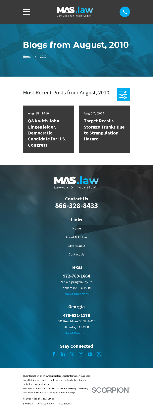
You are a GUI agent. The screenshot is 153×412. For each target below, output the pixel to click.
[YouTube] (90, 354)
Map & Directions (77, 294)
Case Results (76, 246)
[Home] (75, 11)
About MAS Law (76, 237)
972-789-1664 (76, 276)
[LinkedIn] (63, 354)
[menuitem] (28, 403)
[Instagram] (81, 354)
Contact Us (76, 254)
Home (76, 228)
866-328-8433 (76, 205)
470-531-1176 (76, 315)
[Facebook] (54, 354)
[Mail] (99, 354)
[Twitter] (72, 354)
